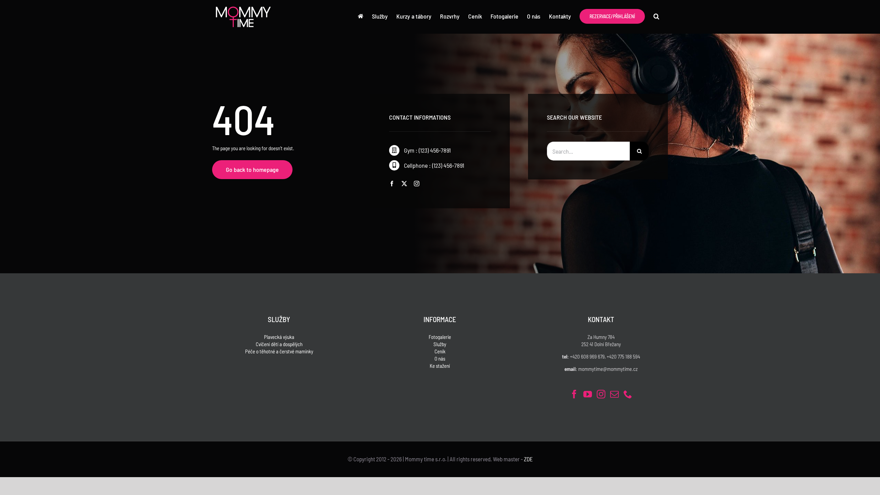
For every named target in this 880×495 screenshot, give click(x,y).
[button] (656, 16)
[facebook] (392, 183)
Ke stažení (440, 366)
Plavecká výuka (279, 337)
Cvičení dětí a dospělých (279, 344)
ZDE (528, 458)
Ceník (440, 351)
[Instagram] (601, 394)
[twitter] (404, 183)
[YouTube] (587, 394)
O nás (439, 358)
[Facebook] (574, 394)
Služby (439, 344)
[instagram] (416, 183)
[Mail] (614, 394)
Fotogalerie (440, 337)
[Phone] (628, 394)
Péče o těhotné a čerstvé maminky (279, 351)
